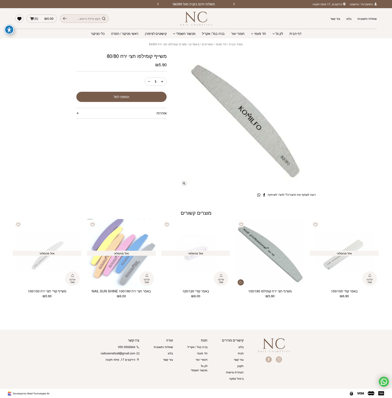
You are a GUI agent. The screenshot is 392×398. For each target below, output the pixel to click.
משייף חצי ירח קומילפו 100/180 (270, 291)
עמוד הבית (236, 44)
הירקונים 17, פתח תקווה (120, 359)
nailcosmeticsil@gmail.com (118, 353)
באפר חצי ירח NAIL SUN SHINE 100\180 (121, 291)
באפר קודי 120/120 (195, 291)
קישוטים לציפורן (156, 34)
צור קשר (335, 19)
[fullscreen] (184, 183)
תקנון (240, 366)
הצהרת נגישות (235, 372)
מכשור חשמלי (185, 34)
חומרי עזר (238, 34)
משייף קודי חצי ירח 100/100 (47, 291)
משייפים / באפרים (201, 44)
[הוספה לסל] (241, 282)
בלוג (348, 19)
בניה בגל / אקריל (213, 34)
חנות (241, 353)
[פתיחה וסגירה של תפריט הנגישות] (9, 29)
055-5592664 (126, 347)
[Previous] (234, 4)
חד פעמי (260, 34)
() (43, 18)
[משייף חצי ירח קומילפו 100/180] (270, 253)
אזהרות (162, 113)
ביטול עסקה (236, 378)
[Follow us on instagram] (279, 359)
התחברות (367, 4)
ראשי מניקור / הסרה (124, 34)
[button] (315, 224)
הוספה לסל (121, 96)
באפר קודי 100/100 (344, 291)
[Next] (158, 4)
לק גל (279, 34)
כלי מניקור (98, 34)
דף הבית (295, 34)
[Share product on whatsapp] (259, 195)
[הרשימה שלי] (19, 18)
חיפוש (65, 18)
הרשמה (354, 4)
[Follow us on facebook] (269, 359)
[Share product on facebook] (264, 195)
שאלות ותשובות (367, 19)
